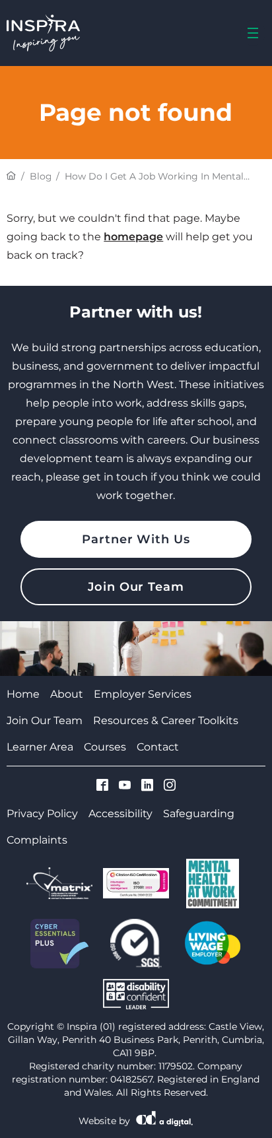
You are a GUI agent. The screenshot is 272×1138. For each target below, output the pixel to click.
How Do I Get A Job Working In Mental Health (154, 176)
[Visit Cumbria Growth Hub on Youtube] (125, 786)
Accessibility (120, 813)
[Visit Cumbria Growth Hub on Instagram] (170, 786)
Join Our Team (136, 587)
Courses (105, 747)
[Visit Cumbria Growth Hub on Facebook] (102, 786)
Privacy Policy (42, 813)
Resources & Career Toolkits (165, 720)
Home (23, 694)
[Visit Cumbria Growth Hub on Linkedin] (147, 786)
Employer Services (142, 694)
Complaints (37, 840)
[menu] (252, 33)
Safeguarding (198, 813)
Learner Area (40, 747)
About (66, 694)
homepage (133, 236)
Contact (158, 747)
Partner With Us (136, 539)
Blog (40, 176)
